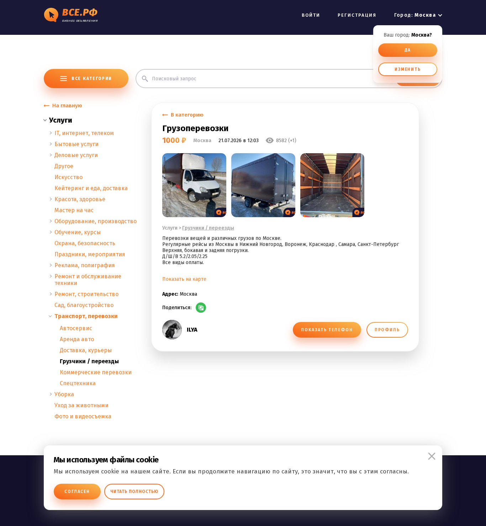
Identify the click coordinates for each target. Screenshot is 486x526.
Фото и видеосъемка (82, 416)
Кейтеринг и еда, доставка (91, 188)
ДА (408, 50)
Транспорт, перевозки (86, 316)
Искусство (68, 177)
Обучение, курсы (77, 232)
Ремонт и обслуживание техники (87, 279)
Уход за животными (81, 405)
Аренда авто (77, 339)
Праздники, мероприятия (89, 254)
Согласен (77, 491)
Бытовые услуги (76, 144)
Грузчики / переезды (89, 361)
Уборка (64, 394)
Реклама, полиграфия (84, 265)
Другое (63, 166)
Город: (415, 15)
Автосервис (76, 328)
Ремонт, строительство (86, 294)
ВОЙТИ (311, 15)
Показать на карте (184, 279)
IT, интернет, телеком (84, 133)
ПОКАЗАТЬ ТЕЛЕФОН (327, 329)
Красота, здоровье (79, 199)
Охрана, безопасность (84, 243)
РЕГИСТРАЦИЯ (357, 15)
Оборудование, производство (95, 221)
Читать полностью (134, 491)
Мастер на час (74, 210)
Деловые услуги (76, 155)
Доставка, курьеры (86, 350)
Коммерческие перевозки (96, 372)
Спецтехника (78, 383)
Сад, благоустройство (83, 305)
